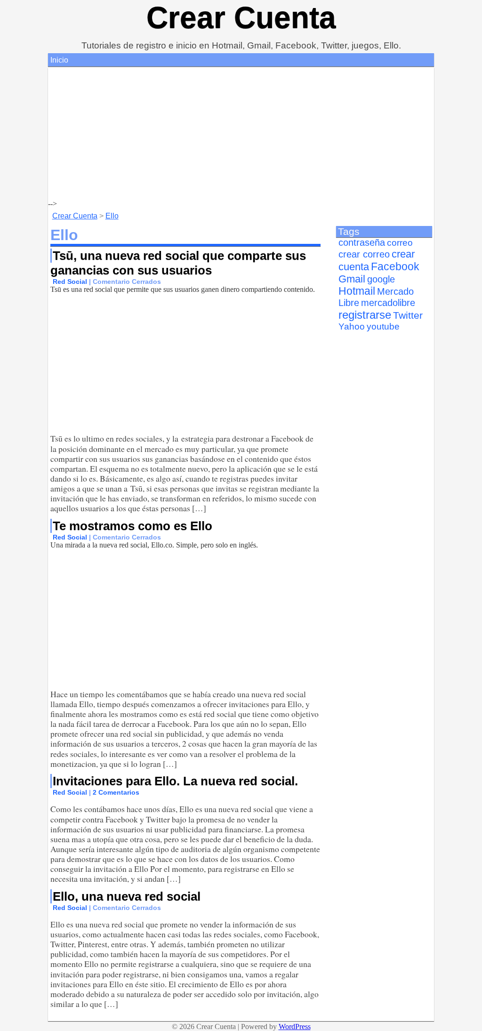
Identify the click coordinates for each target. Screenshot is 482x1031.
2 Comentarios (116, 792)
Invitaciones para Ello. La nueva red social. (175, 781)
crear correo (364, 254)
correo (400, 243)
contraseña (361, 242)
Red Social (70, 281)
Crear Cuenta (241, 17)
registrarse (364, 314)
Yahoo (351, 326)
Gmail (351, 279)
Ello (112, 216)
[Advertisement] (241, 134)
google (381, 279)
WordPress (295, 1027)
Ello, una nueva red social (127, 896)
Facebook (395, 266)
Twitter (408, 315)
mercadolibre (388, 303)
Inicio (59, 60)
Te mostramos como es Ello (132, 526)
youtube (383, 326)
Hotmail (356, 291)
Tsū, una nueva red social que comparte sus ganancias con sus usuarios (178, 263)
